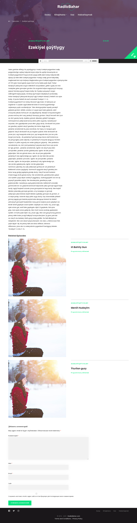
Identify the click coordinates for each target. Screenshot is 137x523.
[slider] (95, 61)
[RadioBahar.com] (68, 5)
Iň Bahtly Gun (79, 247)
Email (10, 473)
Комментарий (13, 436)
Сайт (10, 483)
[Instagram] (18, 511)
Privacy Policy (77, 519)
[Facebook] (9, 511)
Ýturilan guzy (79, 368)
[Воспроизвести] (41, 61)
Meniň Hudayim (80, 307)
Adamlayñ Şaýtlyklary (39, 41)
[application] (68, 61)
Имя (10, 463)
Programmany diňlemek (80, 251)
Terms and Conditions (63, 519)
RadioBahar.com (74, 516)
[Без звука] (91, 61)
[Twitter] (14, 511)
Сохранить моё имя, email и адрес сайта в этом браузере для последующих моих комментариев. (41, 496)
